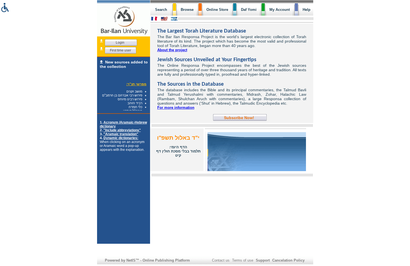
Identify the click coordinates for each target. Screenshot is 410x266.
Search (161, 10)
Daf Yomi (249, 10)
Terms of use (242, 260)
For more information (175, 107)
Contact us (221, 260)
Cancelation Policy (288, 260)
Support (263, 260)
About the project (172, 50)
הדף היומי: (178, 151)
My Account (279, 10)
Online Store (217, 10)
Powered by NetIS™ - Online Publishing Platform (147, 260)
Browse (187, 10)
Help (306, 10)
